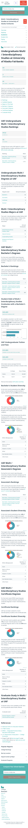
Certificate (4, 200)
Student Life (4, 37)
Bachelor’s (4, 194)
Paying (3, 39)
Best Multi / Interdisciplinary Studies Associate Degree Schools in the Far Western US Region (11, 503)
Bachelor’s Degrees (7, 106)
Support (3, 798)
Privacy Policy (5, 815)
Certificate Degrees (7, 110)
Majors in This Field (7, 104)
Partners (3, 805)
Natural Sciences (6, 234)
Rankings (4, 100)
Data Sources (4, 800)
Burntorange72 (15, 738)
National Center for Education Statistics (13, 726)
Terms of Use (4, 814)
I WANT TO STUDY (7, 769)
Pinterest (4, 809)
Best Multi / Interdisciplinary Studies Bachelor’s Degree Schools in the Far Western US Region (11, 287)
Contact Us (3, 797)
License (4, 740)
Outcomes (4, 41)
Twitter (3, 807)
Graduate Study (6, 112)
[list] (14, 30)
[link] (14, 30)
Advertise (3, 803)
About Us (3, 793)
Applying (3, 32)
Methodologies (4, 802)
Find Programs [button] (23, 3)
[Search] (16, 3)
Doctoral (4, 203)
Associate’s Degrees (7, 108)
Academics (4, 35)
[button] (25, 21)
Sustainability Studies (7, 236)
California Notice (5, 817)
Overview (3, 30)
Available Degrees (7, 102)
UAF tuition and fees (18, 382)
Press (2, 795)
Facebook (4, 810)
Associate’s (4, 197)
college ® (7, 3)
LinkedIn (3, 812)
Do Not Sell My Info (6, 819)
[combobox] (16, 3)
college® (4, 790)
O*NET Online (6, 728)
